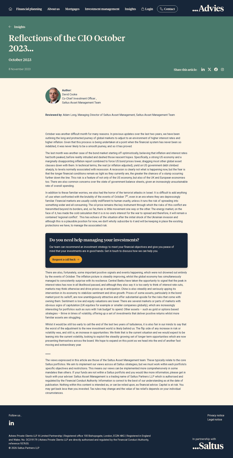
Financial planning (29, 9)
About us (53, 9)
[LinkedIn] (11, 423)
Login (148, 9)
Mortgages (72, 9)
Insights (130, 9)
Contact (169, 9)
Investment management (102, 9)
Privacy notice (215, 415)
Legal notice (214, 419)
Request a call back (64, 259)
